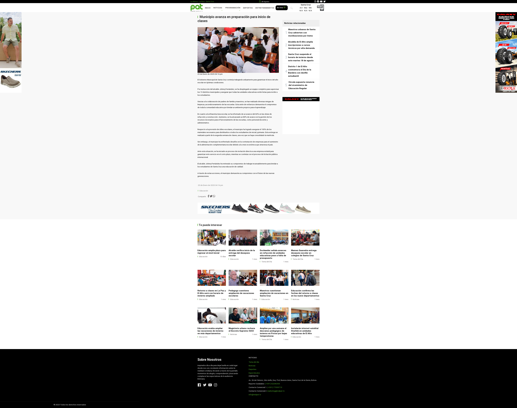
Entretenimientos (264, 8)
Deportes (248, 8)
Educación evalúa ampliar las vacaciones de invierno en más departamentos (210, 331)
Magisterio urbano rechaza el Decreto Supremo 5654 (242, 329)
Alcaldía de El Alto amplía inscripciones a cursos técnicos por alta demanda (301, 45)
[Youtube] (321, 1)
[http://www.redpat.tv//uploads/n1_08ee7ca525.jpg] (212, 238)
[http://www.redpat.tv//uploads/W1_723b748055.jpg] (305, 238)
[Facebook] (318, 1)
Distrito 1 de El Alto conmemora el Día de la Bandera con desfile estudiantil (299, 71)
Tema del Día (266, 262)
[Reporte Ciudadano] (320, 7)
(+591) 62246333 (272, 384)
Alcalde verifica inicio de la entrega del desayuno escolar (242, 253)
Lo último (194, 1)
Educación (204, 191)
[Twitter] (324, 1)
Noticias (217, 8)
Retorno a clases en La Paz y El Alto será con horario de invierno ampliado (212, 293)
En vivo (280, 8)
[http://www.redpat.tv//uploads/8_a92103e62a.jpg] (243, 238)
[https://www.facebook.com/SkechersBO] (259, 208)
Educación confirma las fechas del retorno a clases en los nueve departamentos (305, 293)
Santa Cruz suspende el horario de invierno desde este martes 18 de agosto (301, 57)
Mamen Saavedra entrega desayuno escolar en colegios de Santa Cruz (304, 253)
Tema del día (254, 362)
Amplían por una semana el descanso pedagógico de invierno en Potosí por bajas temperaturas (273, 332)
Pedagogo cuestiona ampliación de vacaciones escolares (241, 293)
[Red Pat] (197, 7)
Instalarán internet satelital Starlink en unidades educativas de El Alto (304, 331)
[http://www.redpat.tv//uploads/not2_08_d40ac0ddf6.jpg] (305, 315)
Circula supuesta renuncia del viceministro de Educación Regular (301, 85)
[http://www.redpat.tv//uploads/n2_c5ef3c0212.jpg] (243, 278)
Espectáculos (254, 373)
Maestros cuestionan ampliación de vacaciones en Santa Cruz (274, 293)
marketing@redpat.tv (276, 391)
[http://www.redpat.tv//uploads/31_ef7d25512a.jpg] (305, 278)
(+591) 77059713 (274, 387)
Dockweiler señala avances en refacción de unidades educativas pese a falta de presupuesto (273, 254)
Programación (232, 8)
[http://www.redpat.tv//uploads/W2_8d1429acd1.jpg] (274, 238)
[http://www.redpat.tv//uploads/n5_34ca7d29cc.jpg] (212, 278)
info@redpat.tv (255, 395)
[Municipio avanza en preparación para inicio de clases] (238, 50)
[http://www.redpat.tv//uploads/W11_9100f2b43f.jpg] (274, 315)
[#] (11, 52)
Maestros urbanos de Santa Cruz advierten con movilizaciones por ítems (301, 32)
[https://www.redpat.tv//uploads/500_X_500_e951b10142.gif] (300, 115)
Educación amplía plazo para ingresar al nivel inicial (212, 251)
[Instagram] (315, 1)
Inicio (208, 8)
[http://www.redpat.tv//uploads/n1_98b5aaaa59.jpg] (274, 278)
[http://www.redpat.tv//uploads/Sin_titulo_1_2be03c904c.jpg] (212, 315)
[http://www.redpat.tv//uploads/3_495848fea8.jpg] (243, 315)
